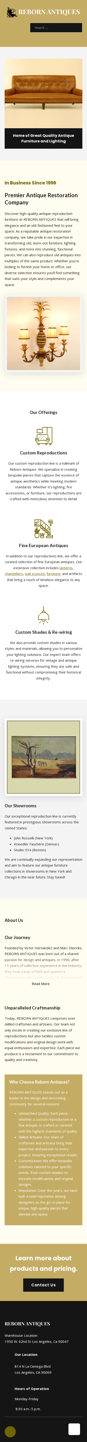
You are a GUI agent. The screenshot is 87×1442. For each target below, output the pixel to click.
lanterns (66, 567)
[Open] (16, 37)
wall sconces (35, 573)
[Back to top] (74, 1429)
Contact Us (43, 1285)
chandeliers (14, 573)
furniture (53, 573)
